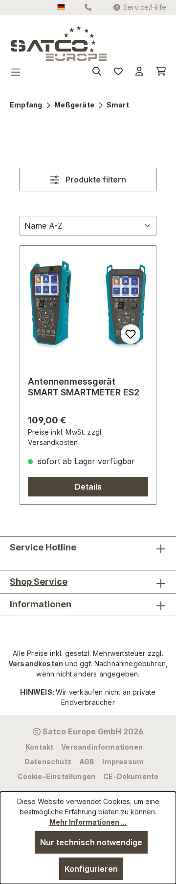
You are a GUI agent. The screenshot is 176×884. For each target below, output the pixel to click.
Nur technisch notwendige (91, 842)
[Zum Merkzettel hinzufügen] (130, 334)
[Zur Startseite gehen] (30, 43)
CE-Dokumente (130, 776)
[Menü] (18, 71)
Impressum (123, 761)
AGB (87, 761)
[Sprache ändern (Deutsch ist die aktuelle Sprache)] (61, 7)
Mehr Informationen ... (88, 822)
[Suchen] (97, 71)
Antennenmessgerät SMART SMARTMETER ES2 (83, 386)
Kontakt (39, 747)
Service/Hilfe (144, 7)
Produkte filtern (95, 179)
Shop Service (38, 581)
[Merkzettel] (118, 71)
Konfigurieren (91, 869)
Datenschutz (47, 761)
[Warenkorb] (158, 71)
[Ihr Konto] (139, 71)
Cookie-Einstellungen (57, 776)
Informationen (40, 604)
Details (88, 487)
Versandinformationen (102, 747)
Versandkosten (35, 663)
